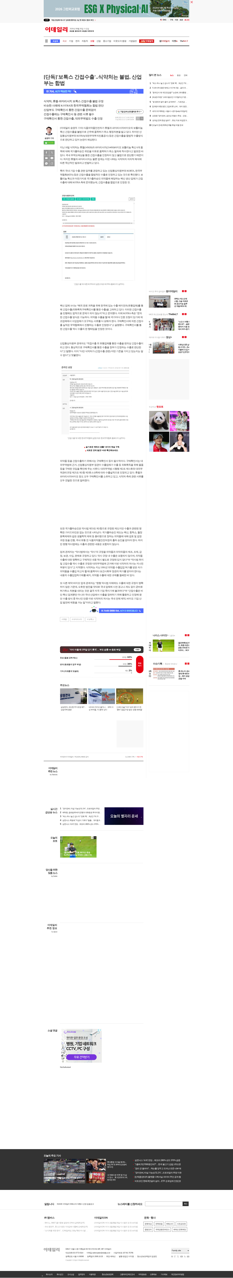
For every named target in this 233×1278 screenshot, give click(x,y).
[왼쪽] (92, 837)
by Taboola (53, 775)
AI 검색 (55, 41)
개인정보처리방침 (177, 1274)
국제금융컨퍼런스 (162, 1229)
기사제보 (164, 1274)
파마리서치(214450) (104, 147)
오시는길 (70, 1274)
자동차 (85, 41)
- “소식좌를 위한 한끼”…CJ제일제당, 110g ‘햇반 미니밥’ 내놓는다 (67, 1231)
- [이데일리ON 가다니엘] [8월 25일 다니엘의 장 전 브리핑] (116, 1223)
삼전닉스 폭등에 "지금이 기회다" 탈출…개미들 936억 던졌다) (85, 820)
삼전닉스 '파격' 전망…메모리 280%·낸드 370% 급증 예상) (83, 824)
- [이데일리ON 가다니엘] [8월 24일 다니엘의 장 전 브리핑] (116, 1227)
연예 (185, 75)
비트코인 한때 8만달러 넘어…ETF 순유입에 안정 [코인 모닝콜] (161, 1181)
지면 (176, 20)
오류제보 (153, 1274)
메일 (46, 158)
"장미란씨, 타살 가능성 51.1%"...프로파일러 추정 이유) (82, 808)
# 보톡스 (90, 619)
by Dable (54, 876)
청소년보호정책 (107, 1274)
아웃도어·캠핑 (119, 41)
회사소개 (49, 1274)
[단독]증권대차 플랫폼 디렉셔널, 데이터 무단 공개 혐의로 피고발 (162, 1177)
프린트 (52, 158)
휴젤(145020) (86, 147)
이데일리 (69, 29)
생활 (92, 41)
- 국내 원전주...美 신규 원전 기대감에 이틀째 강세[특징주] (66, 1227)
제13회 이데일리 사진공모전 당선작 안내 (72, 1204)
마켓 (175, 41)
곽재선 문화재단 (179, 1229)
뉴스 (172, 75)
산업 (99, 41)
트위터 (52, 152)
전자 (77, 41)
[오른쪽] (95, 837)
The (184, 41)
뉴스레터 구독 (129, 757)
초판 (181, 20)
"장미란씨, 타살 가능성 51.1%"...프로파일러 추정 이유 (157, 1173)
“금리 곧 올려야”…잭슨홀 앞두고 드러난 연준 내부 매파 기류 (160, 1168)
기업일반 (133, 41)
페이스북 (46, 152)
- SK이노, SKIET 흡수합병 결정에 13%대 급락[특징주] (64, 1223)
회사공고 (60, 1274)
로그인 (186, 20)
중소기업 (107, 41)
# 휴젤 (64, 619)
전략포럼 (158, 1224)
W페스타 (169, 1224)
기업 (71, 41)
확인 (185, 1204)
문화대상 (148, 1224)
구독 (171, 20)
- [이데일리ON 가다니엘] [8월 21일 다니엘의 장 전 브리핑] (116, 1231)
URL (52, 163)
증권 (178, 75)
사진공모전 (181, 1224)
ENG (164, 20)
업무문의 (81, 1274)
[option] (94, 20)
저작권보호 (142, 1274)
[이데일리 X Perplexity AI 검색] (93, 91)
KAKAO (46, 163)
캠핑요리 (148, 1229)
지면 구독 (140, 757)
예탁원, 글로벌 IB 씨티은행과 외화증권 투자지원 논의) (82, 812)
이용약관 (92, 1274)
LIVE (46, 20)
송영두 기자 (49, 138)
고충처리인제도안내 (127, 1274)
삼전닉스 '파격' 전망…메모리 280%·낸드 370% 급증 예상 (159, 1160)
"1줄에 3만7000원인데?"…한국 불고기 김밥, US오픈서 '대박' (160, 1164)
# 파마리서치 (77, 619)
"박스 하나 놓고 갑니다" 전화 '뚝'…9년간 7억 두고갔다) (82, 816)
